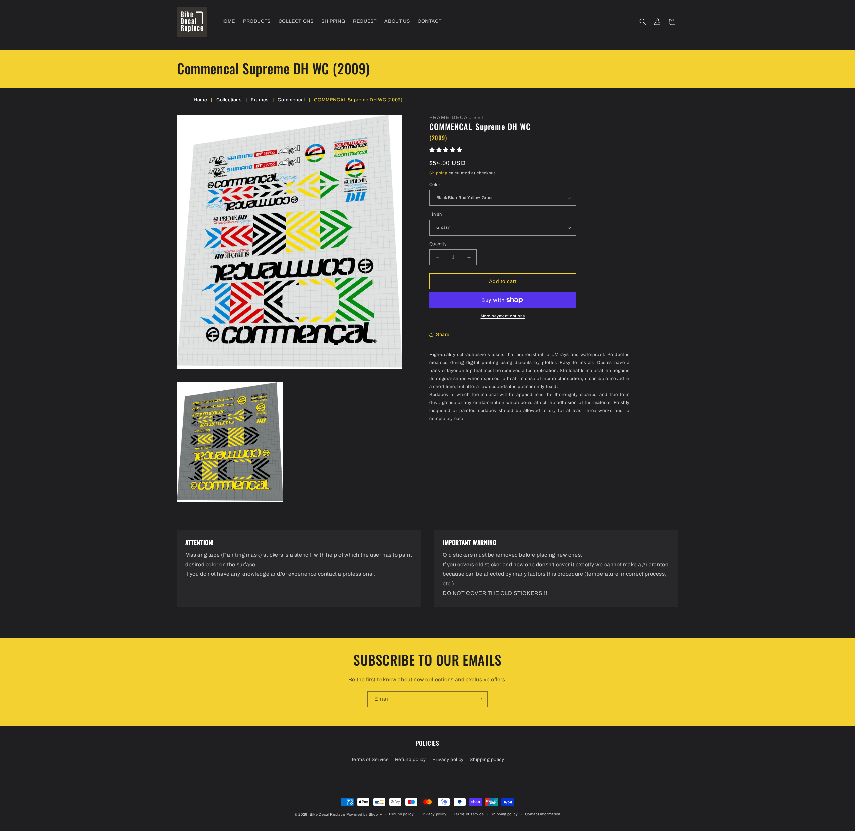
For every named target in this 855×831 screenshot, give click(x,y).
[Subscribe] (480, 699)
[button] (642, 21)
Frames (260, 99)
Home (200, 99)
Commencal (291, 99)
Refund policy (410, 759)
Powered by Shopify (364, 814)
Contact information (542, 814)
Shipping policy (487, 759)
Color (434, 184)
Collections (229, 99)
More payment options (503, 316)
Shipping (438, 173)
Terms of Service (370, 759)
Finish (435, 214)
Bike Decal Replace (327, 814)
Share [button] (443, 334)
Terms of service (469, 814)
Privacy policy (447, 759)
